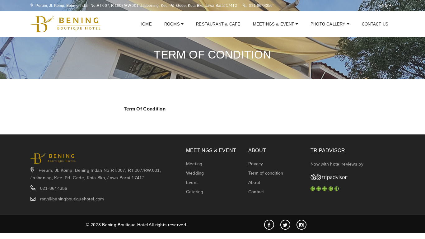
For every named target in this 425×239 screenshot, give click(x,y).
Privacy (255, 163)
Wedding (195, 173)
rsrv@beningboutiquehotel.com (72, 198)
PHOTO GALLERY (329, 24)
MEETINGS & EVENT (274, 24)
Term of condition (265, 173)
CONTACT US (375, 24)
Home (145, 24)
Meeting (194, 163)
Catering (194, 191)
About (254, 182)
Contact (256, 191)
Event (192, 182)
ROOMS (172, 24)
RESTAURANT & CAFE (218, 24)
